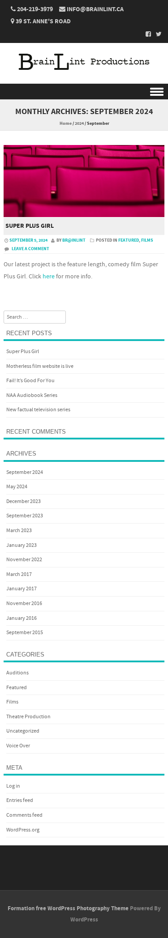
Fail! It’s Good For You (30, 380)
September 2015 (24, 632)
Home (66, 123)
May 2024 (16, 486)
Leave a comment (30, 249)
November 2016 (24, 603)
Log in (13, 786)
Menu (84, 91)
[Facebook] (145, 34)
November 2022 (24, 559)
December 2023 (23, 501)
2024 (79, 123)
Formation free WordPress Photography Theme (68, 908)
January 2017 (21, 588)
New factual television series (38, 409)
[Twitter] (156, 34)
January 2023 (21, 545)
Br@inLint (74, 240)
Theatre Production (28, 716)
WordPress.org (22, 830)
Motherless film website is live (39, 366)
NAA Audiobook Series (31, 395)
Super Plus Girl (29, 226)
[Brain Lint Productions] (84, 78)
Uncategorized (22, 731)
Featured (128, 240)
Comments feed (24, 815)
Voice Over (18, 745)
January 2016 (21, 618)
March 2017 (19, 574)
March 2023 (19, 530)
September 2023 (24, 515)
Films (147, 240)
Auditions (17, 672)
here (49, 277)
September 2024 (24, 472)
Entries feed (19, 800)
